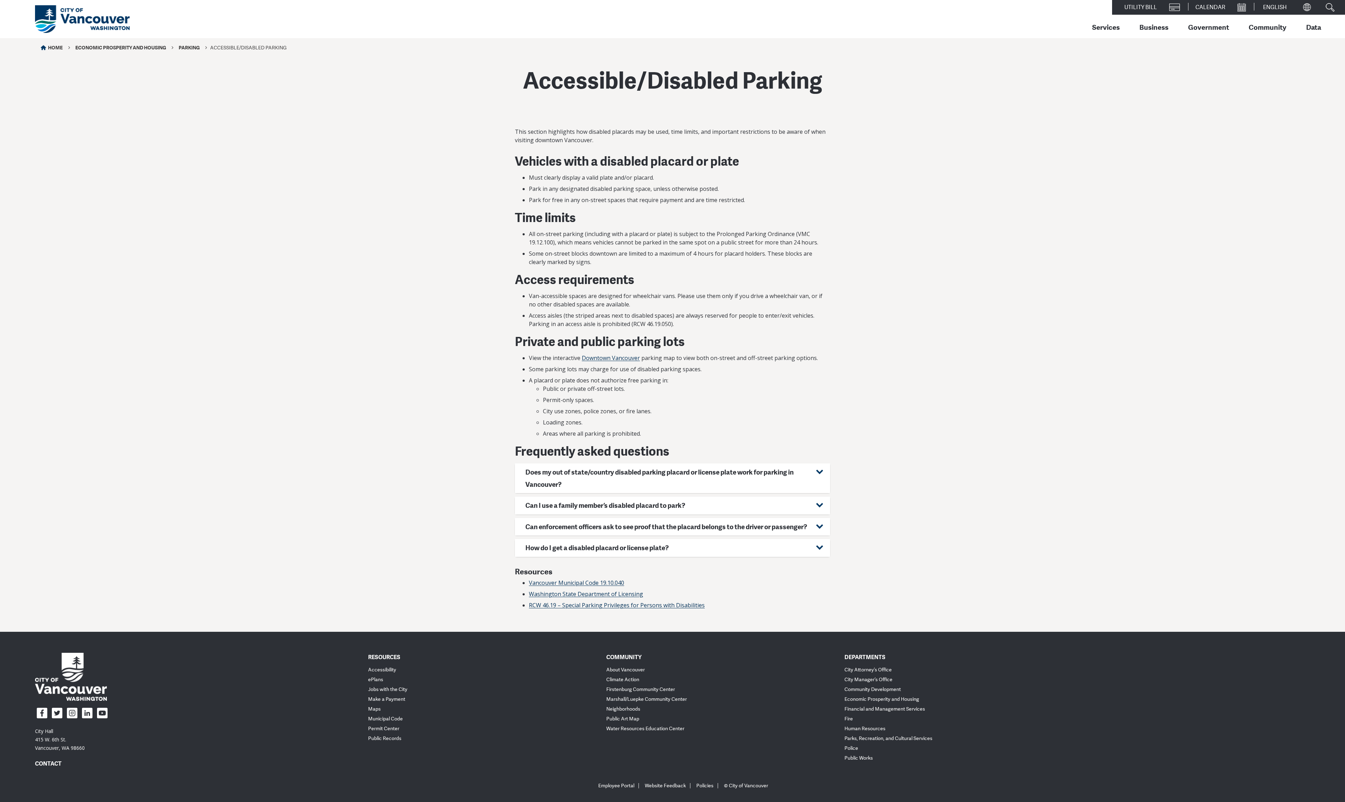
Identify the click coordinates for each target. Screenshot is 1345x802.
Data (1313, 27)
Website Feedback (665, 785)
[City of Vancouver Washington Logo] (82, 19)
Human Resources (864, 728)
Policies (704, 785)
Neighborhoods (623, 709)
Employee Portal (616, 785)
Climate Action (622, 679)
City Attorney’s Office (868, 669)
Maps (374, 709)
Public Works (858, 758)
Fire (848, 718)
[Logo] (71, 676)
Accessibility (382, 669)
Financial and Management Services (884, 709)
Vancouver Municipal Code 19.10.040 (576, 583)
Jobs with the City (387, 689)
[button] (672, 478)
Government (1208, 27)
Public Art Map (622, 718)
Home (55, 47)
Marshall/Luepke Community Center (646, 699)
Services (1106, 27)
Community (1268, 27)
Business (1153, 27)
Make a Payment (386, 699)
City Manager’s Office (868, 679)
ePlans (375, 679)
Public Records (384, 738)
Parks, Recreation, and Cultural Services (888, 738)
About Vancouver (625, 669)
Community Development (872, 689)
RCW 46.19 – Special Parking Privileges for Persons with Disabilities (617, 605)
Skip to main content (32, 60)
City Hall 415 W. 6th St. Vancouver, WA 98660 (60, 739)
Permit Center (383, 728)
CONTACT (48, 763)
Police (851, 748)
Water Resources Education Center (645, 728)
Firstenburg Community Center (640, 689)
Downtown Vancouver (611, 358)
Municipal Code (385, 718)
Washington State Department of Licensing (586, 594)
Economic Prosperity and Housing (120, 47)
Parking (189, 47)
